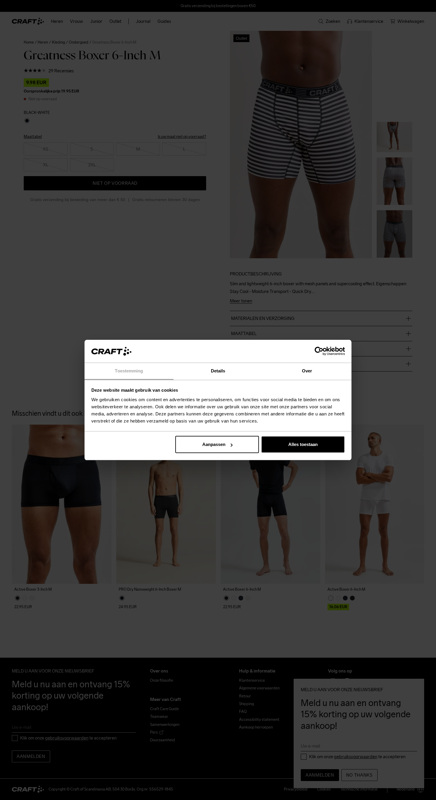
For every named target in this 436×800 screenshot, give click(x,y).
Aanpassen (213, 444)
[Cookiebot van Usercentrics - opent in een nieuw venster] (319, 351)
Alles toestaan (303, 444)
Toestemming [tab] (129, 370)
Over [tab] (307, 370)
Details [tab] (218, 370)
